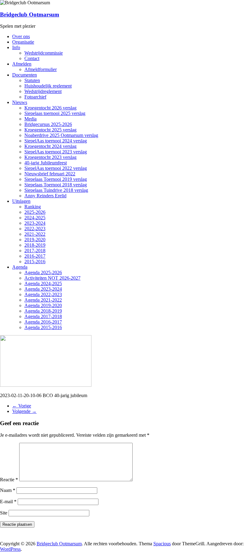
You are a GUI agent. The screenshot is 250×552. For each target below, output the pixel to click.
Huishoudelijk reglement (48, 85)
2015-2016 (34, 261)
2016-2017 (34, 256)
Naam (7, 490)
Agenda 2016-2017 (43, 321)
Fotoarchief (35, 96)
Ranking (32, 206)
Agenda (19, 267)
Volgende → (24, 411)
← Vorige (21, 405)
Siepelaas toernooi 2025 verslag (54, 113)
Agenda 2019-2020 (43, 305)
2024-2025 (34, 217)
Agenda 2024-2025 (43, 283)
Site (3, 512)
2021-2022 (34, 234)
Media (30, 118)
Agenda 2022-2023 (43, 294)
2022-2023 (34, 228)
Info (16, 47)
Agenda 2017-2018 (43, 316)
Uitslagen (21, 201)
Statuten (32, 80)
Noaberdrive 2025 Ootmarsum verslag (61, 135)
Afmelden (21, 63)
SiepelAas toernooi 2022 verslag (55, 168)
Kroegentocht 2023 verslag (50, 157)
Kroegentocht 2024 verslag (50, 146)
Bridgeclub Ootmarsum (29, 14)
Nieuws (19, 102)
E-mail (8, 501)
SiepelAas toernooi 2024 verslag (55, 140)
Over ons (21, 36)
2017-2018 (34, 250)
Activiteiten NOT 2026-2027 (52, 278)
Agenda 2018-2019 (43, 311)
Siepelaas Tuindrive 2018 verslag (56, 190)
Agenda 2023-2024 (43, 289)
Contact (31, 58)
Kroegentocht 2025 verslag (50, 129)
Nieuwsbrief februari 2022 (49, 173)
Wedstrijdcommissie (43, 53)
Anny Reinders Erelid (45, 195)
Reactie (9, 479)
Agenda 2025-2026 (43, 272)
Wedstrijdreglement (43, 91)
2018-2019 (34, 245)
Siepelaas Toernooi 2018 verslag (55, 184)
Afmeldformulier (40, 69)
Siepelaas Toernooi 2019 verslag (55, 179)
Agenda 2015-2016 (43, 327)
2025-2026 (34, 212)
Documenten (24, 74)
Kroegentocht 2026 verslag (50, 107)
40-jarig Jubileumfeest (45, 162)
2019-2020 (34, 239)
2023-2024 (34, 223)
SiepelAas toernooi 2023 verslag (55, 151)
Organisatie (23, 42)
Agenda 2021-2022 (43, 300)
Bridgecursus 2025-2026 (48, 124)
